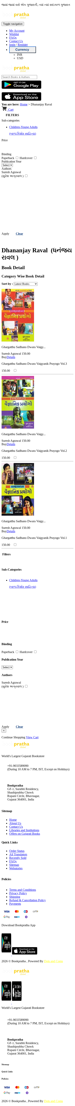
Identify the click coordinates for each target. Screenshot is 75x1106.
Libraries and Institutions (24, 830)
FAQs (13, 37)
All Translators (18, 854)
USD (20, 58)
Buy (4, 357)
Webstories (15, 868)
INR (19, 54)
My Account (16, 30)
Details (11, 357)
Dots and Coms (53, 961)
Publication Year (11, 161)
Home (24, 104)
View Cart (32, 737)
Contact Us (16, 41)
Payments (15, 903)
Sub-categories (10, 120)
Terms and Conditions (22, 889)
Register (23, 44)
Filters (6, 554)
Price (5, 140)
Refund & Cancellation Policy (27, 900)
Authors (6, 168)
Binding (6, 154)
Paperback (8, 158)
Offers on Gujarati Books (24, 833)
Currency (22, 49)
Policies (5, 1079)
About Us (15, 823)
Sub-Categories (12, 569)
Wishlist (14, 34)
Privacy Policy (18, 893)
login (12, 44)
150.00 (26, 353)
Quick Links (7, 1071)
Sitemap (14, 864)
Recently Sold (17, 857)
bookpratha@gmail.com (22, 777)
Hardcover (26, 158)
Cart (10, 109)
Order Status (16, 851)
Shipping (14, 896)
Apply (5, 233)
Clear (19, 233)
